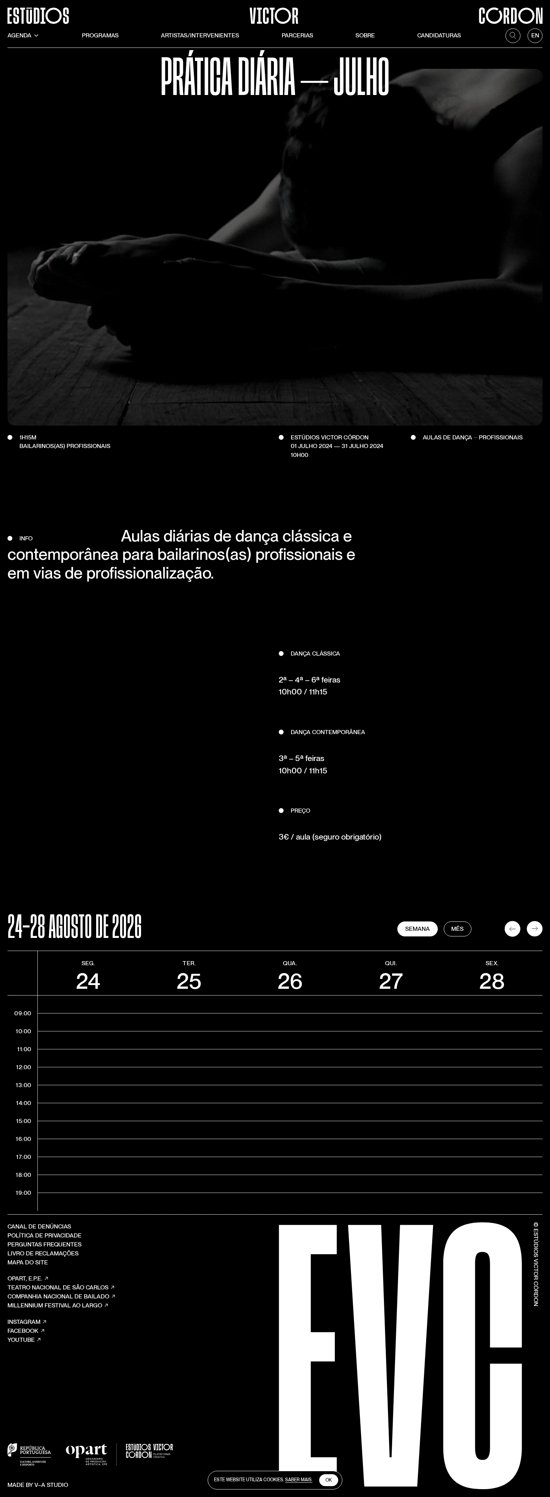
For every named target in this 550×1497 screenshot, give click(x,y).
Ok (329, 1480)
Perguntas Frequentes (44, 1244)
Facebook (23, 1330)
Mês (457, 928)
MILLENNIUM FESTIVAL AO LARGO (54, 1305)
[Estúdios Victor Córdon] (275, 12)
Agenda (19, 35)
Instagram (23, 1321)
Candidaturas (439, 35)
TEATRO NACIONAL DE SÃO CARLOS (58, 1287)
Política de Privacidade (44, 1235)
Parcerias (297, 35)
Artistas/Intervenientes (200, 35)
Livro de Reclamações (43, 1253)
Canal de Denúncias (39, 1226)
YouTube (21, 1339)
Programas (100, 35)
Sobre (365, 35)
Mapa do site (27, 1262)
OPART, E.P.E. (24, 1278)
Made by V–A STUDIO (37, 1484)
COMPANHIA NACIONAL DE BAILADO (58, 1296)
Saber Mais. (298, 1479)
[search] (512, 35)
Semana (417, 928)
